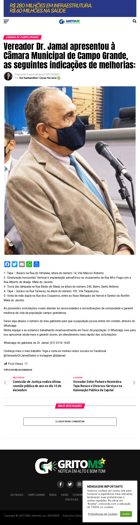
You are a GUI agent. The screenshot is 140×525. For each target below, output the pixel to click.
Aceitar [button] (126, 514)
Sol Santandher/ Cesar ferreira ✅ (39, 77)
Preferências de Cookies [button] (102, 514)
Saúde (65, 495)
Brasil (53, 495)
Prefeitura (71, 499)
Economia (78, 495)
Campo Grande (36, 495)
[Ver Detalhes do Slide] (70, 8)
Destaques (17, 495)
